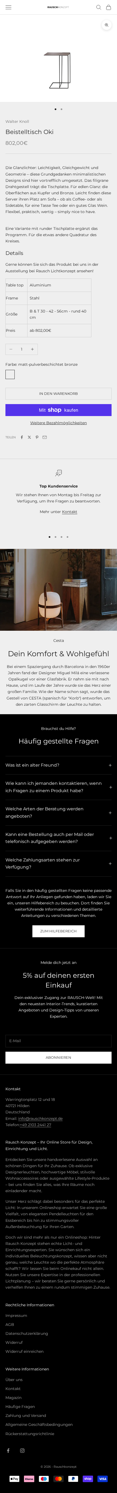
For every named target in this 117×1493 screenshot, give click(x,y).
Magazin (13, 1397)
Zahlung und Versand (25, 1415)
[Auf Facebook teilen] (22, 437)
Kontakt (69, 511)
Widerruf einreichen (24, 1351)
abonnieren (58, 1057)
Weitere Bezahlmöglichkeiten (58, 422)
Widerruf (14, 1342)
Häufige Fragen (20, 1406)
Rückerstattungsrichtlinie (29, 1433)
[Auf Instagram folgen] (22, 1450)
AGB (9, 1324)
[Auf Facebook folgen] (8, 1450)
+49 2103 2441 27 (35, 1124)
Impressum (16, 1315)
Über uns (14, 1379)
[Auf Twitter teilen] (29, 437)
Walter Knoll (17, 121)
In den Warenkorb (58, 393)
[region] (58, 498)
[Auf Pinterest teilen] (37, 437)
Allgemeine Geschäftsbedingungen (39, 1424)
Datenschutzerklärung (26, 1333)
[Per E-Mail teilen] (44, 437)
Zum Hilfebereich (58, 931)
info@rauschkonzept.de (40, 1118)
